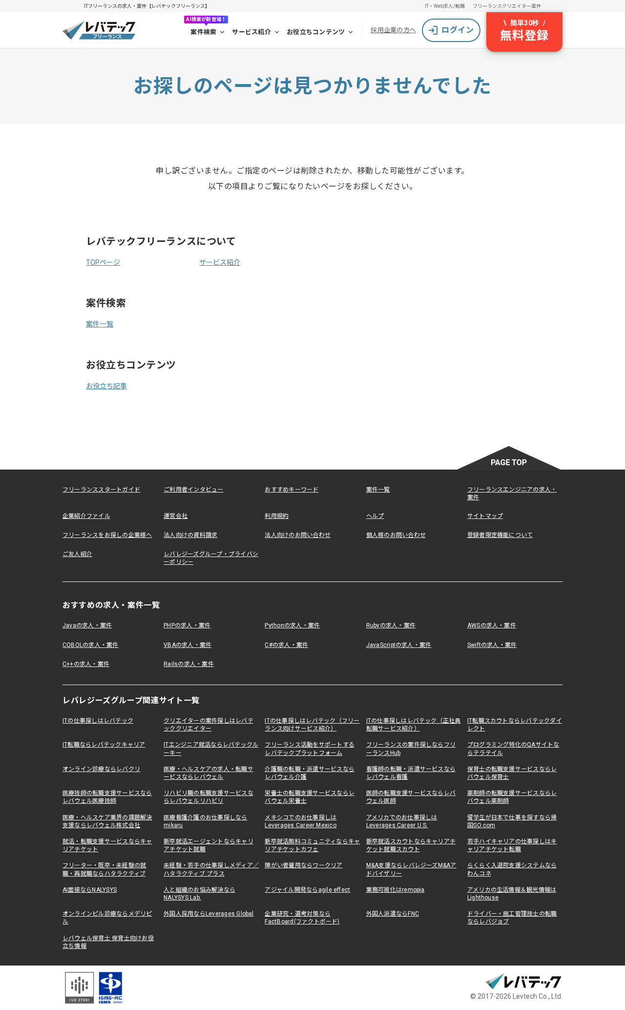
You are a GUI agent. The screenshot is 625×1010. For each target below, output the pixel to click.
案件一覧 (99, 324)
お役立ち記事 (106, 386)
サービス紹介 (251, 32)
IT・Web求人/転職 (445, 6)
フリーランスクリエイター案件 (507, 6)
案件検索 (203, 32)
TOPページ (103, 262)
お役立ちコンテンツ (316, 32)
